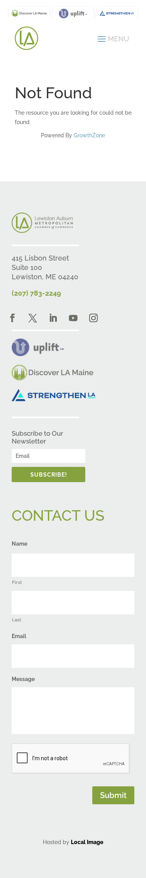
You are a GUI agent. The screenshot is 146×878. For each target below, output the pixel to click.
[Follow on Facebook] (12, 317)
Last (16, 620)
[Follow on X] (32, 317)
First (17, 582)
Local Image (87, 842)
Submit (113, 795)
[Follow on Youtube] (73, 317)
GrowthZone (89, 135)
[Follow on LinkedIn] (53, 317)
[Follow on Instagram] (93, 317)
